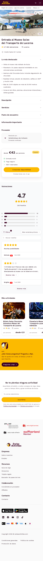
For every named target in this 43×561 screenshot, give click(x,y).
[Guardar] (35, 13)
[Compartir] (40, 13)
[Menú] (40, 3)
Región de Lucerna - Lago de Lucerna (13, 8)
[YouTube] (12, 517)
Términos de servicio (26, 406)
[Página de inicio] (6, 3)
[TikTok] (22, 517)
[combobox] (31, 232)
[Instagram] (17, 517)
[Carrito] (35, 3)
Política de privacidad (10, 406)
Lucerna (28, 8)
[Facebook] (8, 517)
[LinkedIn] (3, 517)
